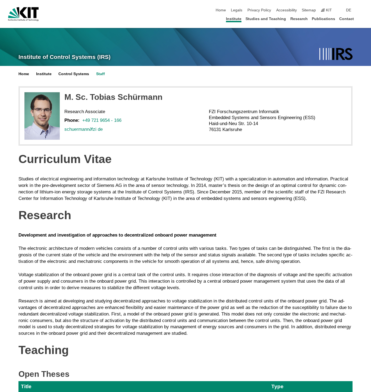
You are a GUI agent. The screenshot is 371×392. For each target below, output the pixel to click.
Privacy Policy (259, 10)
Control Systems (73, 74)
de (348, 10)
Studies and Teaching (266, 19)
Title (26, 386)
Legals (236, 10)
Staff (100, 74)
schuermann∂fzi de (83, 129)
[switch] (361, 10)
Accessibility (286, 10)
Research (299, 19)
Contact (346, 19)
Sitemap (309, 10)
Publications (323, 19)
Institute (233, 19)
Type (277, 386)
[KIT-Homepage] (23, 14)
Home (221, 10)
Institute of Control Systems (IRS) (64, 57)
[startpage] (361, 18)
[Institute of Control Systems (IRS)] (336, 54)
